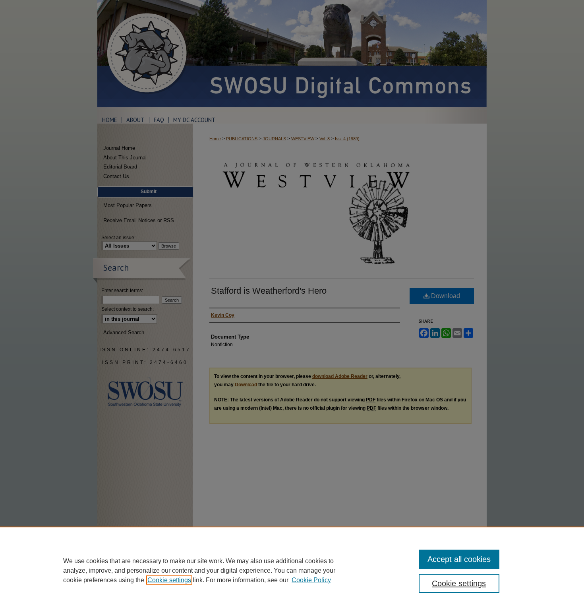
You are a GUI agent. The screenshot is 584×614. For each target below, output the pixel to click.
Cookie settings (169, 580)
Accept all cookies (459, 559)
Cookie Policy (311, 580)
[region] (292, 570)
